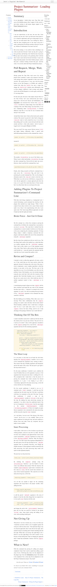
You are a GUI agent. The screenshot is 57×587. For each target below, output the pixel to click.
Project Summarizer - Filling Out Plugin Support (30, 582)
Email (41, 562)
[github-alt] (45, 102)
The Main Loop (12, 51)
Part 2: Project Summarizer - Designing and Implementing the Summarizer (49, 44)
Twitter (30, 562)
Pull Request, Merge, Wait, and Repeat (10, 22)
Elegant (55, 585)
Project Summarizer (19, 26)
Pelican (50, 585)
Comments (17, 571)
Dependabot (17, 102)
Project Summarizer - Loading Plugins (32, 7)
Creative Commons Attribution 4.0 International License (34, 585)
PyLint (28, 126)
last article (20, 20)
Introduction (10, 18)
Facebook (36, 562)
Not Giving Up (10, 57)
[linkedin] (47, 102)
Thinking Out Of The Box (11, 47)
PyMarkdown (30, 555)
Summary (9, 17)
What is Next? (10, 58)
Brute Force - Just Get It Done (11, 36)
